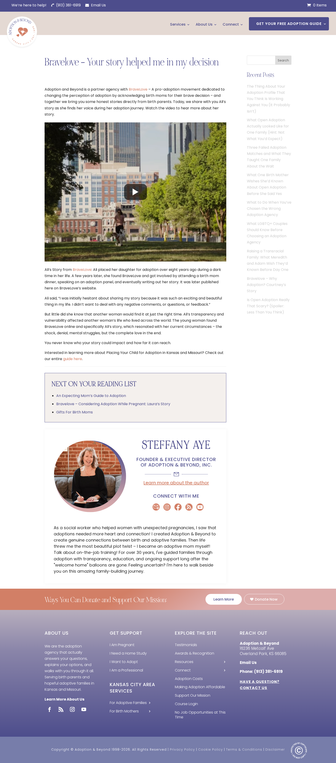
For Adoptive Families (128, 702)
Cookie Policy (210, 749)
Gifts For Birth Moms (74, 412)
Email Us (98, 5)
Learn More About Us (64, 699)
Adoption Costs (189, 678)
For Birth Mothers (124, 711)
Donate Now (266, 599)
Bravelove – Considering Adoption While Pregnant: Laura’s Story (113, 404)
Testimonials (186, 644)
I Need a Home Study (128, 653)
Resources (184, 661)
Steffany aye (176, 445)
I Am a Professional (126, 670)
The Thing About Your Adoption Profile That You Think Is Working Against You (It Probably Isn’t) (268, 99)
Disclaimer (275, 749)
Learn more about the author (176, 483)
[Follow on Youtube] (83, 709)
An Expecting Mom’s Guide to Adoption (91, 395)
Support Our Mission (192, 695)
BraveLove (138, 89)
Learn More (223, 599)
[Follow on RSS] (61, 709)
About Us (204, 24)
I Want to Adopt (124, 661)
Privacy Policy (182, 749)
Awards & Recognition (194, 653)
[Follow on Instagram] (72, 709)
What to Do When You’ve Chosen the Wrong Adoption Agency (269, 208)
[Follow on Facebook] (49, 709)
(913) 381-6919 (68, 5)
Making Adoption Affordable (200, 687)
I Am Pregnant (122, 644)
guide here (72, 358)
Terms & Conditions (244, 749)
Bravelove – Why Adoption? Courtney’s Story (266, 285)
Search (283, 60)
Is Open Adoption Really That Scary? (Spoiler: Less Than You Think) (268, 306)
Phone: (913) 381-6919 (261, 671)
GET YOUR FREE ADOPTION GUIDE (289, 23)
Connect (231, 24)
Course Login (186, 703)
